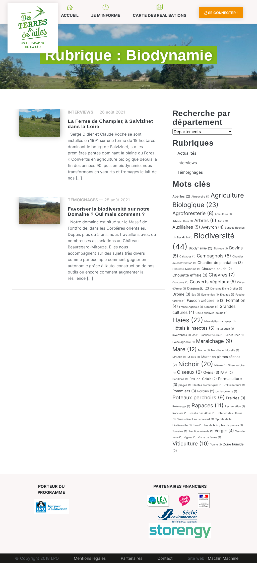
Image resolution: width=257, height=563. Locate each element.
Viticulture (190, 443)
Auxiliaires (186, 227)
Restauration (235, 406)
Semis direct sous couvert (195, 419)
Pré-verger (181, 406)
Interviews (80, 112)
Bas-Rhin (184, 237)
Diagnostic (198, 288)
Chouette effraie (189, 275)
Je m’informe (105, 15)
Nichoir (195, 364)
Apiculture (223, 214)
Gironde (211, 307)
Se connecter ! (222, 13)
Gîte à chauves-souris (211, 313)
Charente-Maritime (186, 269)
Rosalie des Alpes (202, 413)
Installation (225, 328)
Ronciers (179, 413)
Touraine (179, 431)
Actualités (186, 153)
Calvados (187, 256)
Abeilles (181, 196)
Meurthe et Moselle (225, 350)
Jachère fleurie (212, 335)
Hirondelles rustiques (220, 321)
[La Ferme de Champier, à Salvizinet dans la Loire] (39, 122)
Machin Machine (223, 558)
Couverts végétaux (213, 281)
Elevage (227, 294)
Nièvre (220, 365)
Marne (204, 350)
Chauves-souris (217, 269)
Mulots (193, 357)
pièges (184, 385)
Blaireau (221, 248)
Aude (223, 221)
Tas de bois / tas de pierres (223, 425)
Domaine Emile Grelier (226, 288)
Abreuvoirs (200, 196)
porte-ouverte (226, 391)
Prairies (235, 398)
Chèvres (222, 275)
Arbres (205, 220)
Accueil (70, 15)
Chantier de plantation (220, 262)
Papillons (180, 379)
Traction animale (200, 431)
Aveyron (212, 227)
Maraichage (214, 341)
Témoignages (83, 199)
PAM (226, 372)
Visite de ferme (209, 437)
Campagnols (214, 255)
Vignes (190, 437)
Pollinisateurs (234, 385)
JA (196, 335)
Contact (165, 558)
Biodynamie (200, 248)
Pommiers (184, 391)
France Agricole (191, 307)
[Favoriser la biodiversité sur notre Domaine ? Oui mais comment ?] (39, 210)
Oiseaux (189, 372)
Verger (224, 430)
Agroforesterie (193, 213)
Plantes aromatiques (207, 385)
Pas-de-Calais (203, 379)
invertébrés (181, 335)
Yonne (216, 444)
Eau (195, 294)
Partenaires (131, 558)
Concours (180, 282)
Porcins (205, 391)
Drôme (181, 294)
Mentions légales (90, 558)
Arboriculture (182, 221)
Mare (184, 349)
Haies (187, 320)
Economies (210, 294)
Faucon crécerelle (206, 300)
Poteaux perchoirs (198, 397)
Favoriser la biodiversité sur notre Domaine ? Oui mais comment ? (109, 211)
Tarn (198, 425)
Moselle (179, 357)
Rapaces (207, 405)
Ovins (211, 372)
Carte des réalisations (159, 15)
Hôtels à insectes (193, 328)
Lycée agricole (183, 342)
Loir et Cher (234, 335)
